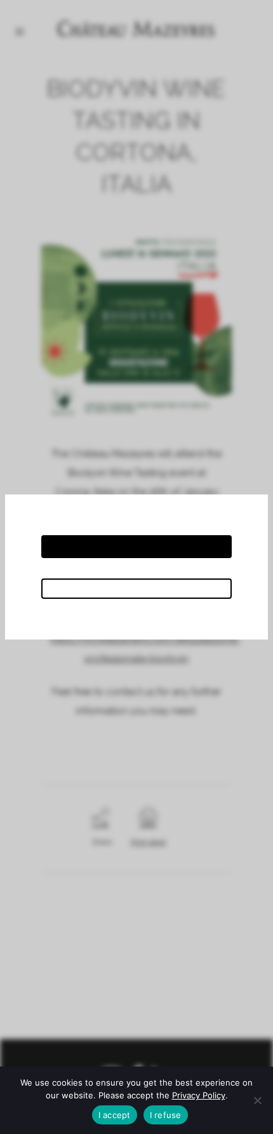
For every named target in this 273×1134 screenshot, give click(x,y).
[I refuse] (257, 1100)
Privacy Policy (198, 1095)
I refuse (166, 1115)
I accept (114, 1115)
